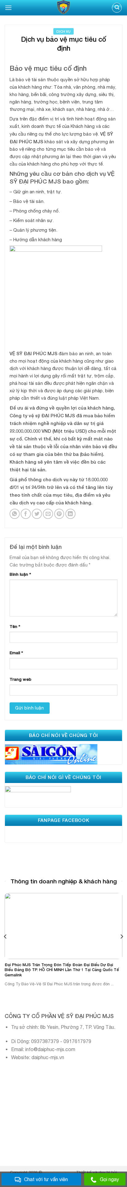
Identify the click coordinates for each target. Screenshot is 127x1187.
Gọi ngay (109, 1179)
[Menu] (8, 7)
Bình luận (20, 574)
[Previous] (5, 936)
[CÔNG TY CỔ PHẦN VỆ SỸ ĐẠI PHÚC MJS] (63, 7)
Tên (15, 626)
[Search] (117, 8)
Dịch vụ (63, 31)
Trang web (20, 679)
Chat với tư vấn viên (46, 1179)
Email (16, 652)
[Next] (121, 936)
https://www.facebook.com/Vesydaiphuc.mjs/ (52, 832)
